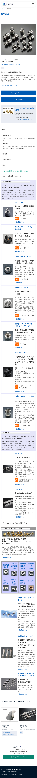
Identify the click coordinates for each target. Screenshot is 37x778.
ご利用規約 (20, 774)
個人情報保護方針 (12, 774)
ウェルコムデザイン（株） (7, 729)
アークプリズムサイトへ (19, 757)
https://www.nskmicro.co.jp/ (25, 119)
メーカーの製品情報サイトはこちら (10, 64)
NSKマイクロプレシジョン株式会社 (27, 729)
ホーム (3, 8)
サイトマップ (4, 774)
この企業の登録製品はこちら (9, 85)
